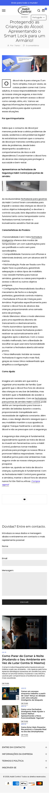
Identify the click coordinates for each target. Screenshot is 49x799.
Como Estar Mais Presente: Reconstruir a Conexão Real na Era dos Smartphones (33, 729)
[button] (38, 17)
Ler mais (5, 683)
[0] (43, 10)
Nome (5, 546)
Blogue (24, 17)
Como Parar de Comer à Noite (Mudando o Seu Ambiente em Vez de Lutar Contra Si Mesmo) (23, 659)
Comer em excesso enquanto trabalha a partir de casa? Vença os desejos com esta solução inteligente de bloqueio (33, 695)
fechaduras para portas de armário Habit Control (24, 400)
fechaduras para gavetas (34, 198)
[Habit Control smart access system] (24, 185)
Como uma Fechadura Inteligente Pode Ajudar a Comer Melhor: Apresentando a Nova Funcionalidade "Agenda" (33, 713)
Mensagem (7, 570)
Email (4, 558)
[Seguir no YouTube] (24, 499)
